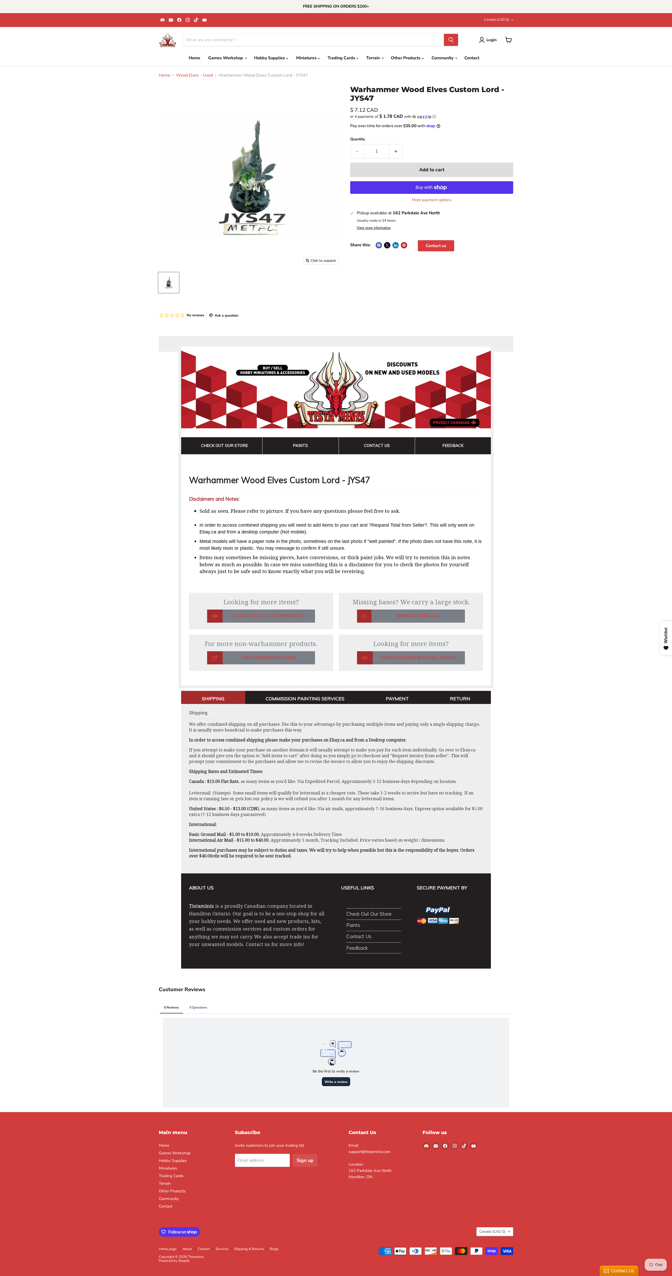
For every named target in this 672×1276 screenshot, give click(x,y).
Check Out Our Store (224, 445)
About (187, 1249)
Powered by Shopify (174, 1260)
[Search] (451, 40)
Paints (300, 445)
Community (443, 58)
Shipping (213, 699)
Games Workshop (226, 58)
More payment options (432, 200)
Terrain (373, 58)
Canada (496, 19)
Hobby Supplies (270, 58)
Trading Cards (342, 58)
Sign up (305, 1160)
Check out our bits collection (419, 657)
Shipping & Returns (249, 1249)
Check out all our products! (269, 615)
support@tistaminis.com (369, 1151)
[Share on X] (387, 245)
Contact (471, 58)
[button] (431, 116)
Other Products (406, 58)
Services (222, 1249)
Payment (397, 699)
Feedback (453, 445)
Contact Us (377, 445)
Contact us (436, 246)
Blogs (274, 1249)
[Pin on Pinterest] (404, 245)
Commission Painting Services (305, 699)
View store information (374, 228)
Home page (168, 1249)
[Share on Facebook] (379, 245)
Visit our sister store (269, 657)
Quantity (357, 139)
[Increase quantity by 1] (396, 151)
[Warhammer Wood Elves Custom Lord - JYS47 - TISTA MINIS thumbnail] (168, 282)
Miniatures (307, 58)
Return (460, 699)
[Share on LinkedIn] (395, 245)
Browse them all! (418, 615)
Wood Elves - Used (194, 75)
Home (194, 58)
